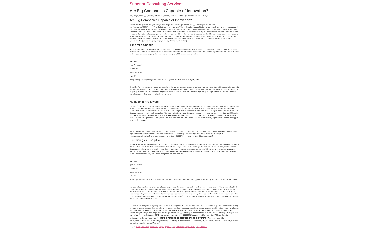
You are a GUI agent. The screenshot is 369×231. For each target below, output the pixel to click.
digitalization (202, 227)
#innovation (154, 227)
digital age (168, 227)
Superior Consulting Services (156, 3)
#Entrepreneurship (142, 227)
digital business (178, 227)
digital (161, 227)
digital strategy (190, 227)
